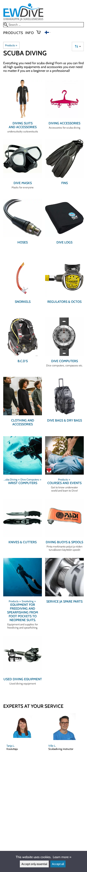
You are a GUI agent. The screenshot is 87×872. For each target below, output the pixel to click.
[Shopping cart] (40, 32)
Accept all (58, 864)
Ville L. (52, 745)
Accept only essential (34, 864)
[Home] (23, 20)
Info (29, 33)
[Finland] (48, 33)
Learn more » (62, 857)
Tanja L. (10, 745)
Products (13, 33)
